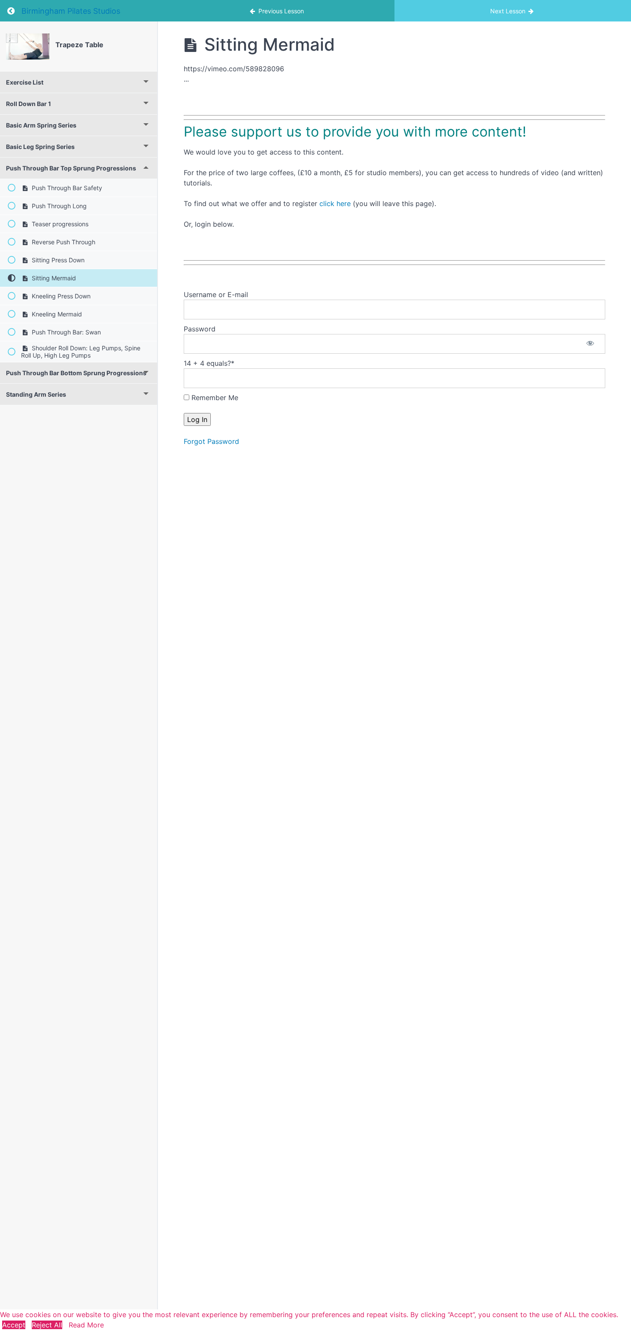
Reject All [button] (47, 1325)
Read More (86, 1325)
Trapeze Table (79, 44)
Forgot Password (211, 441)
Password (199, 329)
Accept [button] (13, 1325)
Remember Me (213, 397)
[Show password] (590, 344)
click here (335, 203)
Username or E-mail (216, 294)
